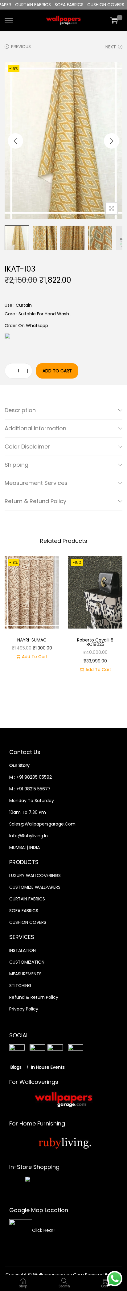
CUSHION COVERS (27, 922)
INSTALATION (22, 950)
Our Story (19, 765)
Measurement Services (36, 483)
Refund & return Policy (33, 997)
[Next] (111, 141)
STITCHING (20, 985)
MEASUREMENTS (25, 974)
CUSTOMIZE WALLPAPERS (34, 887)
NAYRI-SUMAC (32, 640)
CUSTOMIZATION (26, 962)
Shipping (16, 465)
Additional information (35, 428)
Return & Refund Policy (35, 501)
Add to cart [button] (35, 657)
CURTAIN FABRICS (27, 899)
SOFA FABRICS (23, 911)
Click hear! (43, 1230)
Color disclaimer (27, 446)
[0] (114, 20)
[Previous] (15, 141)
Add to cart (57, 371)
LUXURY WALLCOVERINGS (35, 875)
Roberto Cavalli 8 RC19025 (95, 642)
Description (20, 410)
